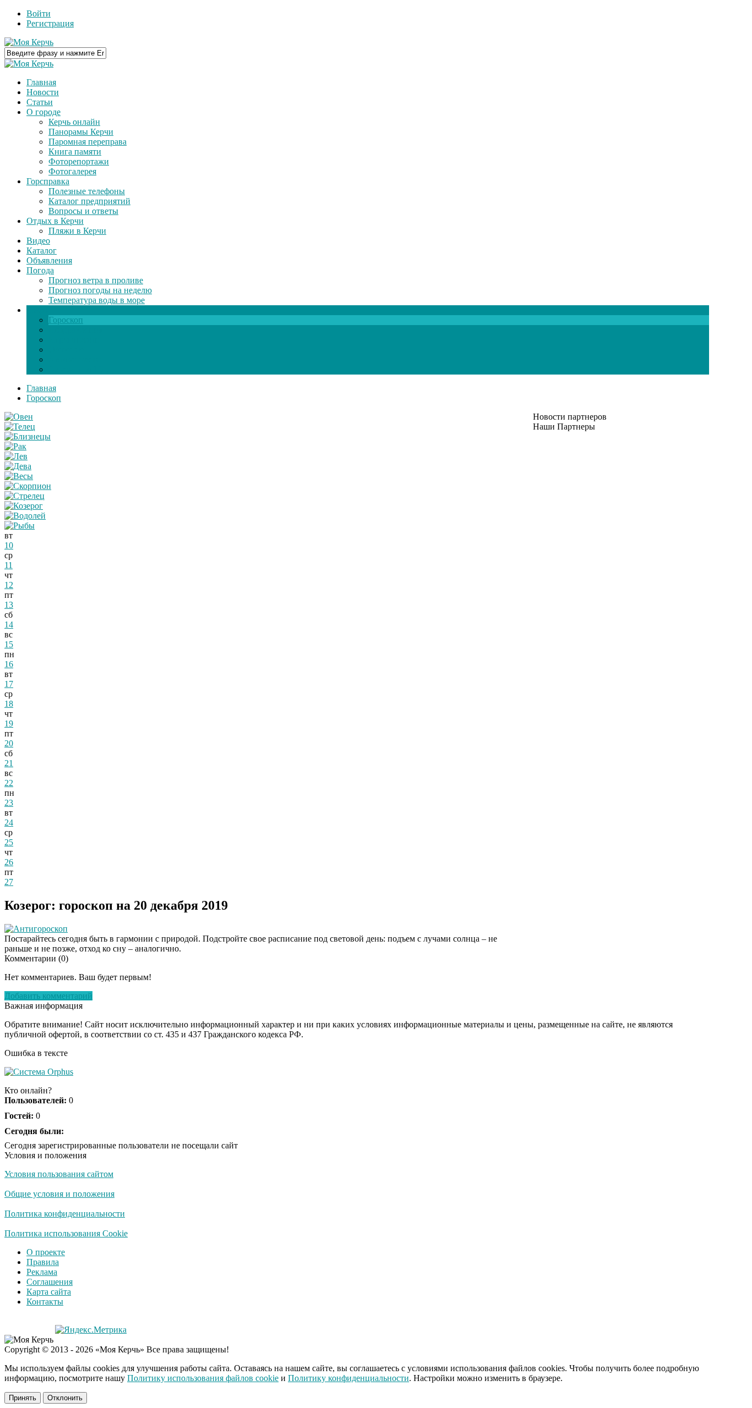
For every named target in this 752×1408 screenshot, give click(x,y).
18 (8, 703)
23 (8, 802)
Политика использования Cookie (66, 1233)
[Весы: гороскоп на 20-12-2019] (18, 476)
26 (8, 862)
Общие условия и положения (59, 1193)
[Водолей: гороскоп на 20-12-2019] (25, 515)
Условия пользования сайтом (58, 1174)
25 (8, 842)
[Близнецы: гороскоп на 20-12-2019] (27, 436)
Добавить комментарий (48, 995)
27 (8, 882)
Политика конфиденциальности (64, 1213)
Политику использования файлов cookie (203, 1378)
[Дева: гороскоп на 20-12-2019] (17, 466)
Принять (22, 1398)
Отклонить (65, 1398)
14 (8, 624)
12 (8, 585)
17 (8, 684)
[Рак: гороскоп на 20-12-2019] (15, 446)
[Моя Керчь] (28, 42)
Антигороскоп (40, 928)
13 (8, 604)
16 (8, 664)
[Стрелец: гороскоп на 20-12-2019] (24, 496)
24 (8, 822)
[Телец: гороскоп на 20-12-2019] (19, 426)
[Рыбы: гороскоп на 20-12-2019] (19, 525)
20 (8, 743)
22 (8, 783)
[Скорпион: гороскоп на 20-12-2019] (27, 486)
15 (8, 644)
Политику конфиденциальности (348, 1378)
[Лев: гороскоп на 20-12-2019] (16, 456)
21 (8, 763)
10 (8, 545)
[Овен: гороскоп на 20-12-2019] (18, 416)
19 (8, 723)
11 (8, 565)
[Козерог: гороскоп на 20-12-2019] (23, 505)
